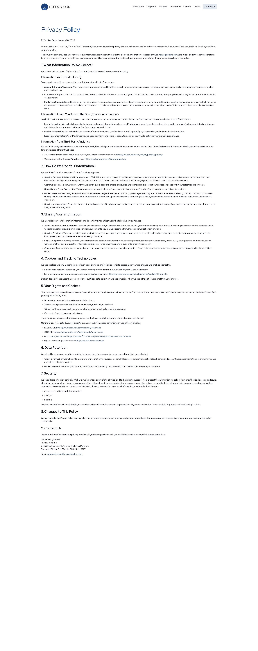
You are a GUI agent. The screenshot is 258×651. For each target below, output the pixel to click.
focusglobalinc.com (168, 54)
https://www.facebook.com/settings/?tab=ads (78, 327)
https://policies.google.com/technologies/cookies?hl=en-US (137, 274)
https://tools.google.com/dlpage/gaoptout (105, 159)
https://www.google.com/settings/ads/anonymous (79, 332)
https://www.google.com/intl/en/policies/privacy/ (139, 154)
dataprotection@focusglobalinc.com (64, 454)
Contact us (210, 6)
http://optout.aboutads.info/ (90, 340)
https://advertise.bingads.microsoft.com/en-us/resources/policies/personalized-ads (90, 336)
